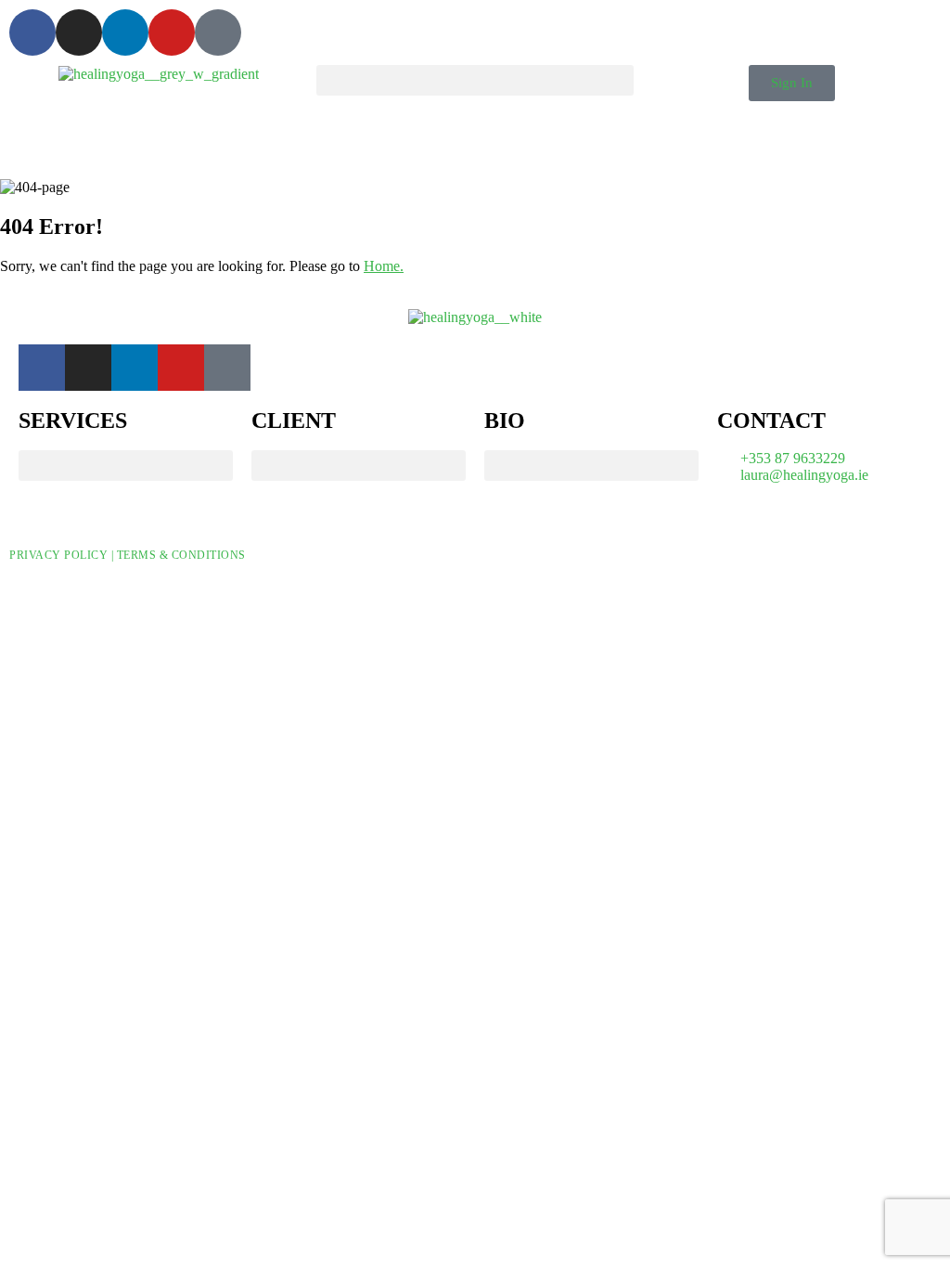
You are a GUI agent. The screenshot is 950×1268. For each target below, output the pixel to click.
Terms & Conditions (181, 555)
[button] (474, 80)
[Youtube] (171, 32)
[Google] (218, 32)
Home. (384, 266)
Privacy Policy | (63, 555)
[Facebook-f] (32, 32)
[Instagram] (79, 32)
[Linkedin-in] (125, 32)
